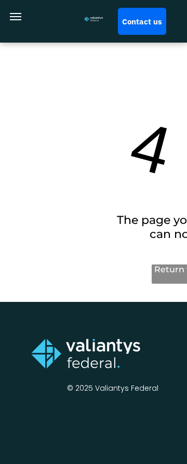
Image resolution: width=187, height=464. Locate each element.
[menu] (15, 16)
